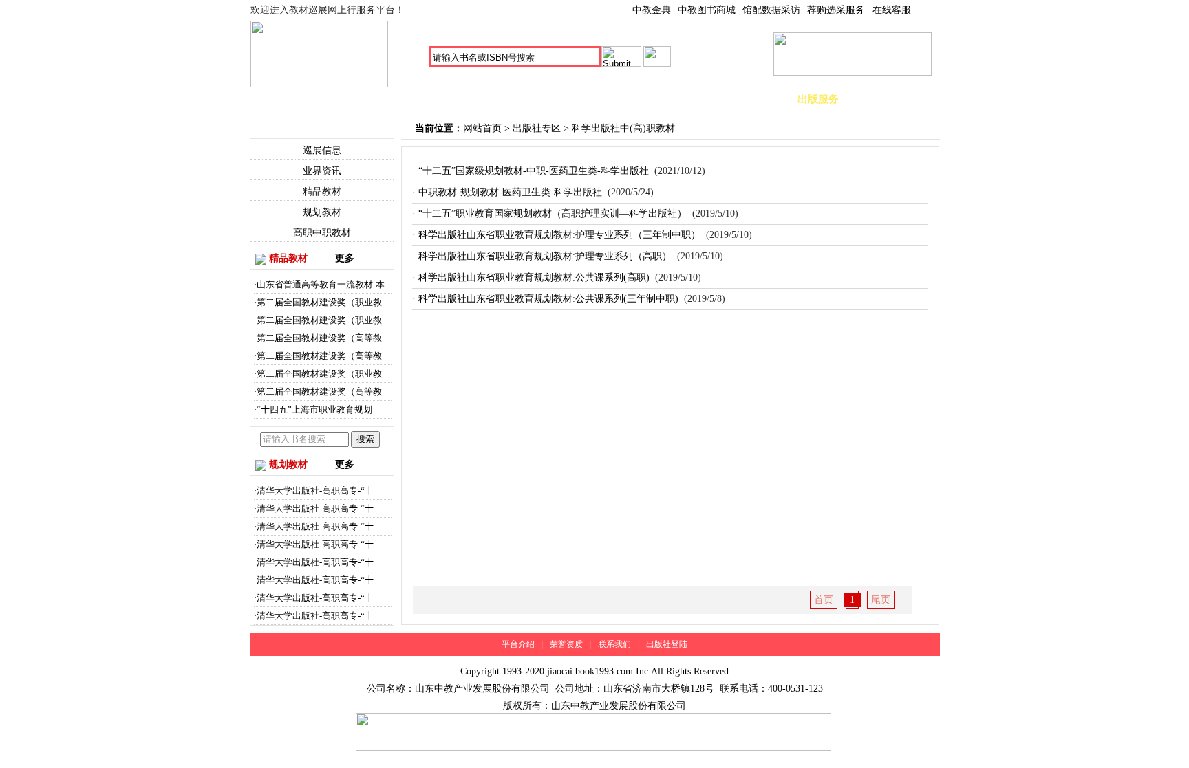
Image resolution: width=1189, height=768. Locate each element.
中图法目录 (364, 99)
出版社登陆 (666, 644)
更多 (344, 258)
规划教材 (591, 99)
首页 (288, 99)
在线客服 (891, 10)
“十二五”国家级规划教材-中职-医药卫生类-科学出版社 (533, 171)
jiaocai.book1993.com (590, 671)
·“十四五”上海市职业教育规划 (313, 409)
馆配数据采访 (771, 10)
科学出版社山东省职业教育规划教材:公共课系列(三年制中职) (548, 299)
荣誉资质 (566, 644)
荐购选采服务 (836, 10)
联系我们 (614, 644)
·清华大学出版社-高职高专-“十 (314, 490)
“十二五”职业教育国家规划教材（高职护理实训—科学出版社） (552, 213)
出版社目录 (440, 99)
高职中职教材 (322, 233)
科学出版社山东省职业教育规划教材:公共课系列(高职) (534, 277)
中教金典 (651, 10)
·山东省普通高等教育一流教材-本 (319, 284)
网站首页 (482, 128)
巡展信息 (322, 150)
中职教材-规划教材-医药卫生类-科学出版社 (510, 192)
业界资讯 (322, 171)
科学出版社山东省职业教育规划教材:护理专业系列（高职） (545, 256)
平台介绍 (518, 644)
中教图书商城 (707, 10)
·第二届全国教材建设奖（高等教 (318, 338)
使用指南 (893, 99)
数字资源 (666, 99)
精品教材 (515, 99)
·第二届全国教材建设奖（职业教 (318, 302)
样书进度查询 (742, 99)
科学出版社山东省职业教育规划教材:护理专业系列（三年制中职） (559, 235)
